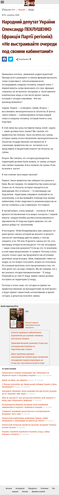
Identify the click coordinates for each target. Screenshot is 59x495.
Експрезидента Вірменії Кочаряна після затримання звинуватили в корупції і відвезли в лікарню (25, 405)
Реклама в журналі (31, 323)
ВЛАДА (31, 9)
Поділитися (23, 59)
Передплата (29, 328)
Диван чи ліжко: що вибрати (14, 380)
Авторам (9, 488)
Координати (20, 488)
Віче (13, 9)
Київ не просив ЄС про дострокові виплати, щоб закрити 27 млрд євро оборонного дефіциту (29, 399)
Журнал (21, 9)
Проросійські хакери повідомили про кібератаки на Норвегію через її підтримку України (25, 374)
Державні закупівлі (38, 492)
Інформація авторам (32, 325)
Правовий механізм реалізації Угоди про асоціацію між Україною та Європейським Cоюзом (29, 335)
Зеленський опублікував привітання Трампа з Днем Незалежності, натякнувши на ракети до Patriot (25, 419)
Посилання (44, 488)
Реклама (25, 492)
